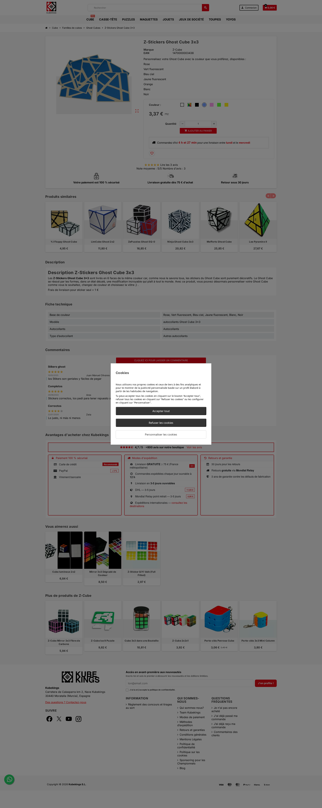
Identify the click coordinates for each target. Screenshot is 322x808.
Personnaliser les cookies (161, 434)
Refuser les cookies (161, 423)
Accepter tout (161, 411)
